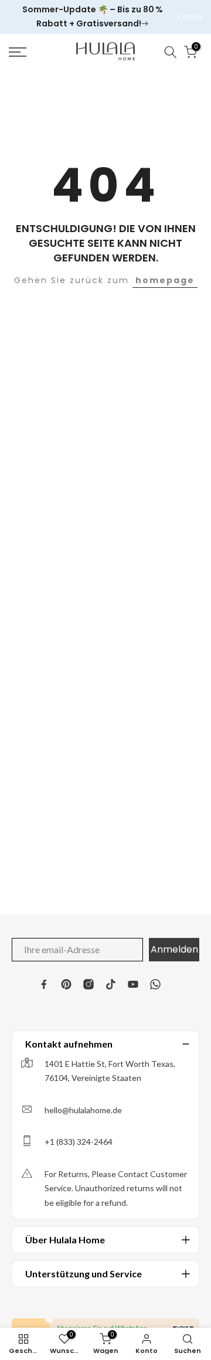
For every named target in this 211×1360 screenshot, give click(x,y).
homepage (165, 280)
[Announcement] (92, 17)
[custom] (44, 984)
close (191, 17)
